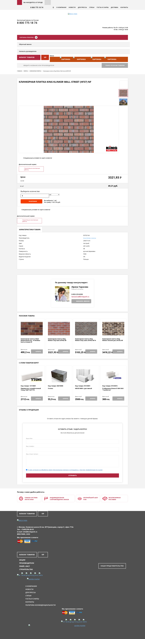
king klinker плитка (89, 238)
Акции (22, 560)
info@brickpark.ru (30, 532)
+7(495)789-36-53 (27, 529)
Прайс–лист (24, 566)
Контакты (124, 7)
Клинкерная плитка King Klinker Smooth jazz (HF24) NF (112, 339)
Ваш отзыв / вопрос (32, 454)
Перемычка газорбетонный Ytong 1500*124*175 (31, 389)
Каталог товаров (27, 514)
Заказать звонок (83, 301)
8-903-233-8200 (77, 294)
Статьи (91, 7)
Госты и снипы (103, 7)
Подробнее (31, 333)
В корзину (33, 201)
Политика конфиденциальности (40, 605)
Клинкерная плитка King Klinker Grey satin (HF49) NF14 (85, 339)
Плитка (26, 71)
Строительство (26, 569)
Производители (26, 563)
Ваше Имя (29, 438)
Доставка (114, 7)
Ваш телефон (30, 446)
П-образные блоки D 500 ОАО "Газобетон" (112, 389)
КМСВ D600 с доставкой (83, 388)
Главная (19, 71)
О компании (61, 7)
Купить (38, 351)
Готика (50, 388)
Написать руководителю (27, 51)
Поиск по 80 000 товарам (115, 65)
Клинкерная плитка (35, 71)
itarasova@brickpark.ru (80, 297)
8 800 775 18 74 (36, 7)
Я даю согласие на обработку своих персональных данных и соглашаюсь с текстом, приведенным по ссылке (65, 470)
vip (45, 57)
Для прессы (82, 7)
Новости (72, 7)
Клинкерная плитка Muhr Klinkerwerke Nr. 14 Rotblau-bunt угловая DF (30, 340)
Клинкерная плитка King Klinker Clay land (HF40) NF (57, 339)
